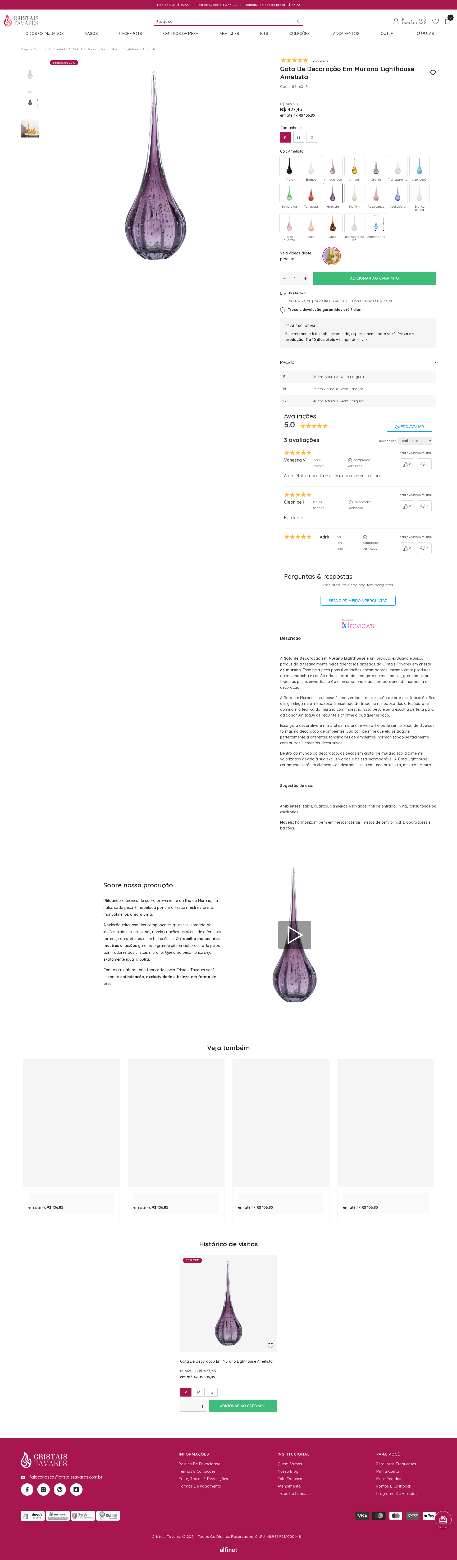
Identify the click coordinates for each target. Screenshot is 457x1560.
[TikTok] (76, 1489)
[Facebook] (27, 1489)
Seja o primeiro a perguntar (358, 601)
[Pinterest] (60, 1489)
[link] (71, 1195)
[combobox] (224, 21)
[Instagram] (43, 1489)
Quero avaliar (409, 427)
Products (60, 49)
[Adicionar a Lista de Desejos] (433, 73)
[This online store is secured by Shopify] (33, 1516)
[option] (155, 165)
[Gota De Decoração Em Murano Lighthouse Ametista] (228, 1303)
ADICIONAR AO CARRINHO (375, 278)
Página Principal (34, 49)
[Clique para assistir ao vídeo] (294, 935)
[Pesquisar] (228, 21)
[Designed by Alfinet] (228, 1549)
